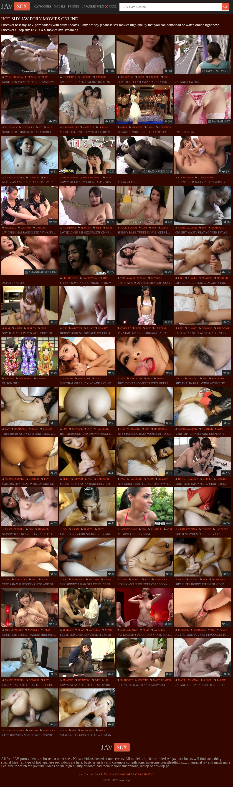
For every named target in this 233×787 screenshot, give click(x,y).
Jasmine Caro (128, 529)
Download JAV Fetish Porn (134, 774)
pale (49, 127)
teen (100, 529)
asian (123, 127)
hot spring (25, 378)
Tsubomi (67, 630)
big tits (221, 680)
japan (44, 77)
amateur (88, 127)
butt (141, 77)
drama (31, 77)
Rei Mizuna (69, 77)
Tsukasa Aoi (127, 278)
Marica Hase (70, 177)
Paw (7, 429)
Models (59, 6)
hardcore (217, 227)
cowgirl (33, 177)
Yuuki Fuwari (128, 227)
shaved (192, 278)
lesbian (103, 127)
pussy (160, 378)
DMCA (106, 774)
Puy (180, 378)
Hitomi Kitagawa (187, 479)
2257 (82, 774)
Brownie (67, 378)
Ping (180, 278)
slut (144, 227)
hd (40, 127)
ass (165, 77)
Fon (64, 429)
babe (109, 227)
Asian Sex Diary (14, 177)
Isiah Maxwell (91, 177)
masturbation (129, 630)
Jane (7, 328)
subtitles (164, 127)
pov (46, 177)
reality (31, 328)
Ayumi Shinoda (13, 77)
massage (10, 227)
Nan (122, 378)
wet (149, 378)
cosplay (125, 328)
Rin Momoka (185, 177)
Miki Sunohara (13, 630)
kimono (41, 378)
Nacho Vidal (90, 278)
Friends (74, 6)
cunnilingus (205, 177)
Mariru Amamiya (188, 680)
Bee (64, 730)
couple (207, 479)
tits (105, 278)
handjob (40, 227)
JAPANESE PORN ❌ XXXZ (99, 6)
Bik (64, 328)
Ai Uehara (10, 127)
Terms (93, 774)
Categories (42, 6)
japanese (137, 127)
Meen (65, 479)
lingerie (100, 77)
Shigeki (207, 680)
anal (169, 529)
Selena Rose (70, 278)
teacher (85, 227)
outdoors (27, 127)
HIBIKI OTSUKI (70, 127)
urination (84, 680)
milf (98, 227)
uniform (85, 77)
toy (154, 227)
